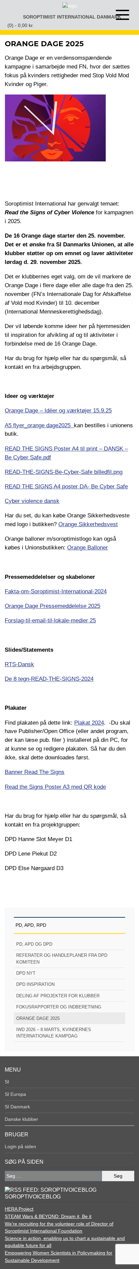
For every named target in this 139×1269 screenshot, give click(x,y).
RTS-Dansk (19, 664)
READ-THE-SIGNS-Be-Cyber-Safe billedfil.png (63, 471)
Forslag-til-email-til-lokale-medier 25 (50, 620)
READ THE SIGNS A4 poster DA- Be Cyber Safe (66, 486)
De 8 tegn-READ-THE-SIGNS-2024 (49, 678)
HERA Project (19, 1209)
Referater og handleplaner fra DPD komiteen (61, 958)
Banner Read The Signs (34, 771)
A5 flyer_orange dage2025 (38, 425)
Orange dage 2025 (38, 1018)
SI (7, 1081)
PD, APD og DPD (34, 944)
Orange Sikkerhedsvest (88, 524)
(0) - (20, 25)
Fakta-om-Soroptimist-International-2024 (56, 591)
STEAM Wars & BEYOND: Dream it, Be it (48, 1216)
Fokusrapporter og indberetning (58, 1006)
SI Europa (15, 1094)
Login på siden (20, 1146)
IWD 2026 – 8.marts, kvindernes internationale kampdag (53, 1032)
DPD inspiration (35, 984)
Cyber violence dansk (32, 500)
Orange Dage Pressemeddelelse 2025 (52, 605)
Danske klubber (21, 1119)
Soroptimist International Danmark (72, 17)
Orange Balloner (87, 547)
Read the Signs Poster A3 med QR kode (55, 786)
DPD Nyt (25, 973)
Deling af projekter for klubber (58, 995)
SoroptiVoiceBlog (33, 1196)
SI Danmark (17, 1106)
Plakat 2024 (89, 722)
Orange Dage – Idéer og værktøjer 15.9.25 (58, 410)
